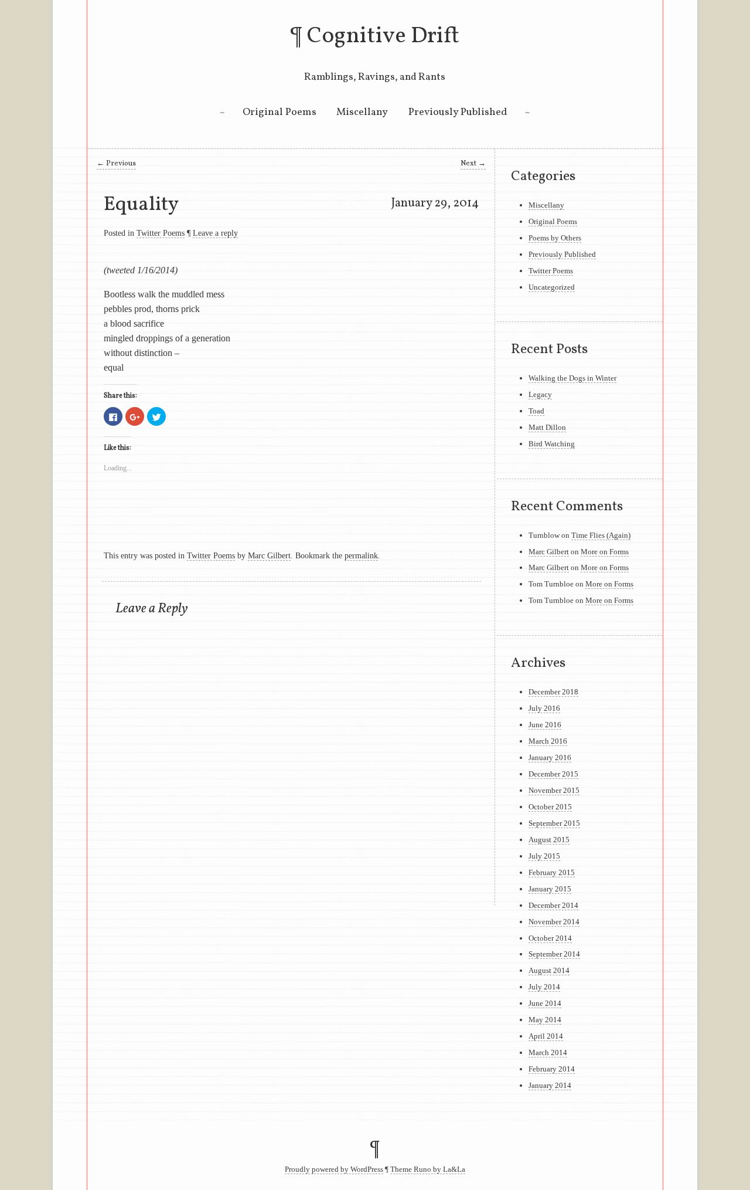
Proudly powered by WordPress (334, 1169)
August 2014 (549, 970)
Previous (116, 163)
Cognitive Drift (383, 36)
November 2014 (554, 921)
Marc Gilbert (269, 555)
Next (473, 163)
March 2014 (548, 1052)
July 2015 (544, 856)
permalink (361, 555)
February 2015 (552, 872)
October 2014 (550, 938)
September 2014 (554, 954)
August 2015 (549, 839)
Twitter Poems (161, 233)
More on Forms (605, 551)
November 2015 (554, 790)
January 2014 (550, 1085)
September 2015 (554, 823)
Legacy (540, 394)
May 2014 (545, 1019)
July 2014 (544, 986)
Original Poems (279, 112)
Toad (536, 410)
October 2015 (550, 806)
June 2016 (545, 724)
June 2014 (545, 1003)
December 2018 (553, 691)
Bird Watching (552, 443)
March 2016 (548, 741)
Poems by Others (555, 237)
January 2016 (550, 757)
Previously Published (457, 112)
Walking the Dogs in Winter (572, 378)
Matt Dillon (547, 427)
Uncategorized (552, 287)
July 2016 (544, 708)
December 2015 (553, 773)
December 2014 (553, 905)
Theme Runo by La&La (427, 1169)
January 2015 (550, 888)
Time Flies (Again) (600, 535)
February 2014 (552, 1068)
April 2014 (546, 1036)
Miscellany (362, 112)
